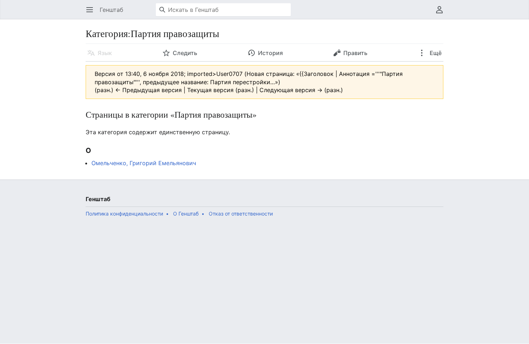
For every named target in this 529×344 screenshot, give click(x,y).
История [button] (270, 52)
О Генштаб (186, 214)
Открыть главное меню (92, 13)
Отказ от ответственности (241, 214)
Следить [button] (185, 52)
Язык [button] (105, 52)
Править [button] (355, 52)
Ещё (435, 52)
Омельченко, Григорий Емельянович (143, 163)
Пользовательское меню (442, 13)
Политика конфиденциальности (124, 214)
